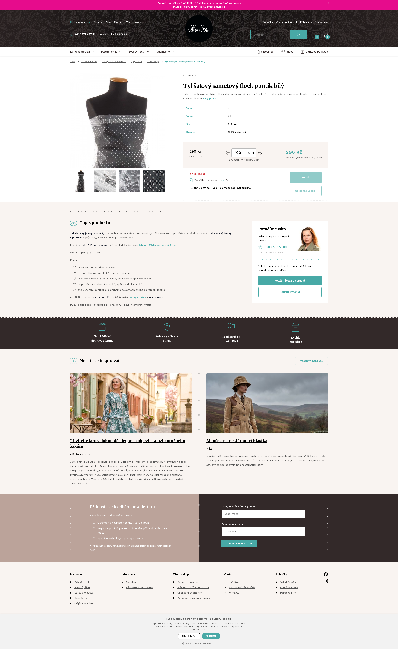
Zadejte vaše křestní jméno (238, 506)
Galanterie (80, 597)
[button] (306, 191)
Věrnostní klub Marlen (139, 587)
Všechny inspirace (311, 360)
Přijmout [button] (211, 636)
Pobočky (268, 22)
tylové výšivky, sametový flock (157, 245)
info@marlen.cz (215, 6)
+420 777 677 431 (275, 247)
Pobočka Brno (288, 592)
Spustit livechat (290, 291)
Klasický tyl (153, 61)
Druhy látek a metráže (114, 61)
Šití (210, 448)
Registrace (321, 22)
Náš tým (234, 582)
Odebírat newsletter (239, 543)
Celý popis (209, 98)
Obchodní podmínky (189, 592)
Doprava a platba (187, 582)
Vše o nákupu (134, 22)
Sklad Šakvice (288, 582)
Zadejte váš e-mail (232, 524)
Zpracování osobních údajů (193, 597)
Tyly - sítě (136, 61)
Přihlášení (306, 22)
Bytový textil (81, 582)
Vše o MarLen (114, 22)
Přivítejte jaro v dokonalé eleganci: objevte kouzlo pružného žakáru (127, 443)
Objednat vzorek (305, 190)
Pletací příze (82, 587)
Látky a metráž (89, 61)
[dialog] (199, 631)
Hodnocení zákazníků (242, 587)
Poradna (131, 582)
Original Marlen (83, 603)
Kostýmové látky (81, 454)
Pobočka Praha (289, 587)
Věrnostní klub (284, 22)
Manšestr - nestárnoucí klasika (236, 440)
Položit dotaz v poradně (290, 280)
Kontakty (234, 592)
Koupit (306, 177)
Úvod (72, 61)
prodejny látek (137, 297)
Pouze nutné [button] (189, 636)
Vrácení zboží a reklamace (193, 587)
